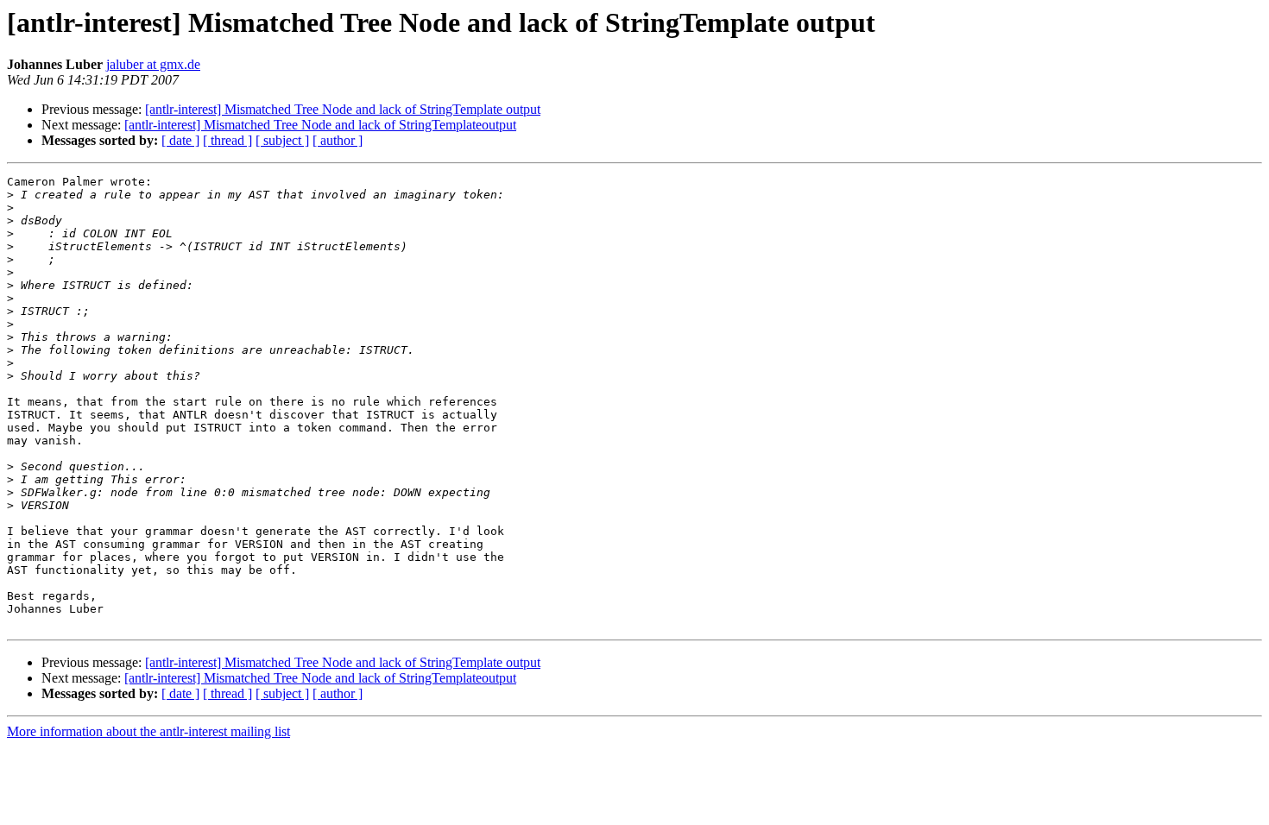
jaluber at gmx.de (153, 64)
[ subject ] (282, 140)
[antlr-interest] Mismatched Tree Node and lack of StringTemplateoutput (320, 124)
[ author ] (338, 140)
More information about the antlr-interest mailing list (148, 731)
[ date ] (180, 140)
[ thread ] (227, 140)
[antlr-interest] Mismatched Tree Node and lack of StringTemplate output (342, 109)
